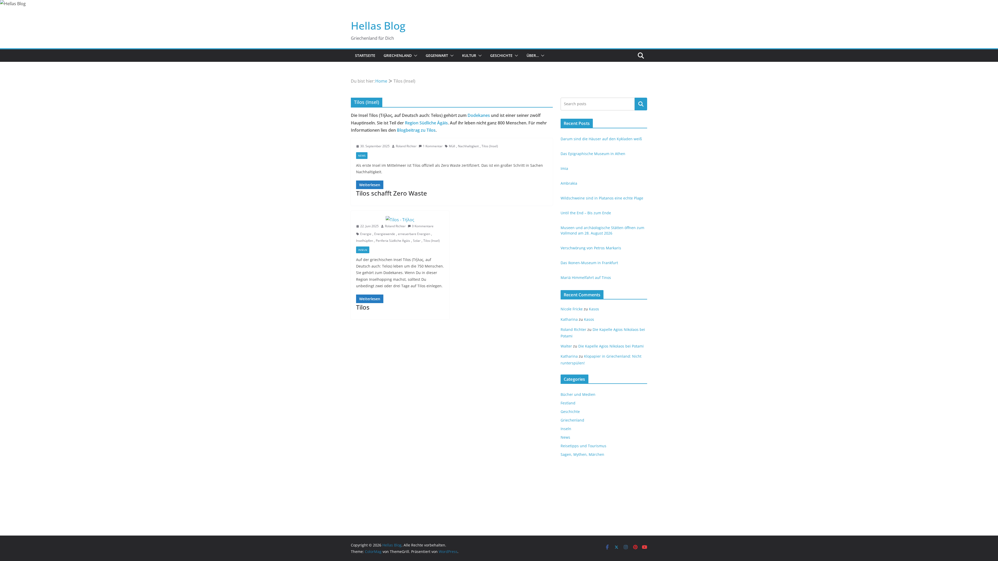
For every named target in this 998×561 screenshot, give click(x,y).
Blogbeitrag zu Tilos (416, 130)
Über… (533, 55)
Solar (417, 240)
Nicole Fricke (572, 308)
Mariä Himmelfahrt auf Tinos (586, 277)
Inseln (362, 250)
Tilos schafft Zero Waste (391, 193)
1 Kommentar (433, 146)
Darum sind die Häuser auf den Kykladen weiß (601, 138)
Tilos (363, 307)
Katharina (569, 319)
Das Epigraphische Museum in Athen (593, 153)
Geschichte (501, 55)
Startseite (365, 55)
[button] (414, 55)
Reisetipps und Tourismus (583, 445)
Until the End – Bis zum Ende (586, 212)
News (361, 155)
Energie (365, 234)
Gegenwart (437, 55)
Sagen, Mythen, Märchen (582, 454)
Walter (566, 346)
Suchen (641, 104)
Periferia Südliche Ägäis (393, 240)
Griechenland (398, 55)
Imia (564, 168)
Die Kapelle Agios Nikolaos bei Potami (611, 346)
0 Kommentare (423, 226)
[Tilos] (400, 220)
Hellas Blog (378, 25)
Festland (568, 402)
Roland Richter (406, 146)
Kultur (469, 55)
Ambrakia (569, 183)
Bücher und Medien (578, 394)
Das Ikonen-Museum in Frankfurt (589, 262)
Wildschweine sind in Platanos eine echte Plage (602, 198)
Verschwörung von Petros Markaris (591, 247)
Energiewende (384, 234)
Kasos (594, 308)
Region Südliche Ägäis (426, 123)
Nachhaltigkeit (468, 146)
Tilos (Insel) (490, 146)
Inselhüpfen (364, 240)
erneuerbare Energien (414, 234)
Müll (452, 146)
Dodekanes (479, 115)
